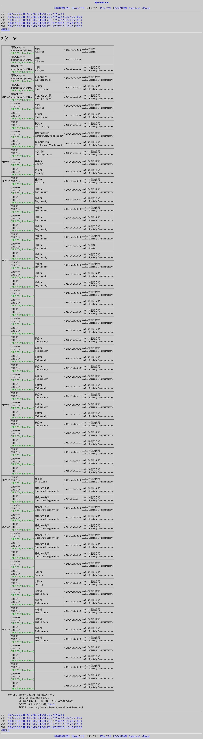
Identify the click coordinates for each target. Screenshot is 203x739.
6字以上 (5, 29)
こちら (51, 704)
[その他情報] (120, 8)
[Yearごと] (105, 8)
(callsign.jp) (134, 8)
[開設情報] (59, 8)
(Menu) (145, 8)
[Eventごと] (78, 8)
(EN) (67, 8)
